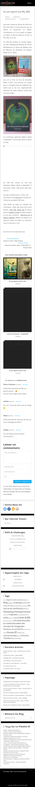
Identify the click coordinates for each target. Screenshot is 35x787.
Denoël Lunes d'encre (22, 606)
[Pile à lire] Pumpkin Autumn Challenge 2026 (14, 733)
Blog (5, 602)
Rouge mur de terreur (8, 754)
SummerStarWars (10, 635)
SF (15, 632)
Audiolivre (20, 600)
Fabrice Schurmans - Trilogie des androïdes (13, 759)
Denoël (15, 606)
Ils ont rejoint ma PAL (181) (9, 666)
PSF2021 (29, 629)
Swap (19, 636)
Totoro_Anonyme (9, 384)
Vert (4, 688)
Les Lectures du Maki (8, 684)
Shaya (5, 416)
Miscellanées (6, 621)
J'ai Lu (19, 614)
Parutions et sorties (11, 629)
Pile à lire (18, 197)
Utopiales (7, 638)
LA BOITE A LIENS (17, 545)
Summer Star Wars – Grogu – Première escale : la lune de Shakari (16, 685)
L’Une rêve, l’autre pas (16, 210)
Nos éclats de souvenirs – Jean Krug (11, 762)
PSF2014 (25, 629)
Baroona (5, 700)
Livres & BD (24, 617)
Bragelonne (10, 603)
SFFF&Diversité (20, 632)
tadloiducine (6, 681)
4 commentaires (24, 19)
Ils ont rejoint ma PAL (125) (17, 281)
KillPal (23, 231)
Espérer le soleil (14, 212)
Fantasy (19, 611)
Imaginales (13, 614)
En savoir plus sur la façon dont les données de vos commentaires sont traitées (17, 491)
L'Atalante (11, 618)
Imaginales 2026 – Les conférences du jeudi (13, 658)
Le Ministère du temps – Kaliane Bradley (13, 655)
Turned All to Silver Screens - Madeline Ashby (14, 746)
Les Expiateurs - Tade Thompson (11, 744)
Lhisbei (7, 17)
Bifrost (26, 600)
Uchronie (25, 635)
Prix (21, 629)
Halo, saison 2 (6, 757)
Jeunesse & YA (24, 615)
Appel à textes (12, 600)
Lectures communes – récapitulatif (17, 334)
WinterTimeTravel (16, 638)
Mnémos (12, 620)
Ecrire (24, 608)
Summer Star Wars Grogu (17, 535)
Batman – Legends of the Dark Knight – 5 (13, 747)
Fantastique (9, 611)
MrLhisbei (18, 620)
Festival (26, 611)
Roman (10, 632)
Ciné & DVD (26, 603)
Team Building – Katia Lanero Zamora (12, 660)
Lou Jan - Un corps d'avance (10, 743)
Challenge (18, 602)
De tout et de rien (10, 19)
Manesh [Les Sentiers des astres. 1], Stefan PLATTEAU (16, 751)
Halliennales (5, 614)
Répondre (25, 384)
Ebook (19, 231)
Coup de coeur (8, 606)
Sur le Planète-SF (20, 726)
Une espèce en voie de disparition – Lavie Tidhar (14, 663)
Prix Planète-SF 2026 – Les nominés (11, 668)
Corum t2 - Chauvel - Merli (9, 732)
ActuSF (4, 600)
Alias (4, 698)
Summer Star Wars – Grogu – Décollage (17, 698)
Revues (5, 632)
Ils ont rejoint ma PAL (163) (17, 370)
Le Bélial (15, 618)
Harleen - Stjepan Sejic (8, 730)
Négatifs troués (7, 755)
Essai (28, 608)
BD (24, 600)
